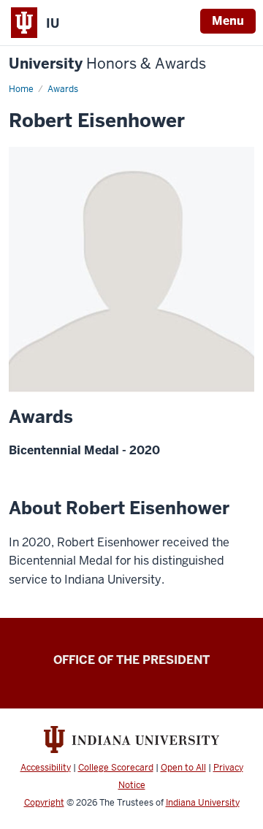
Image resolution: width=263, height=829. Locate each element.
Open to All (183, 767)
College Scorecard (115, 767)
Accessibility (45, 767)
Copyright (44, 803)
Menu (228, 20)
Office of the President (131, 660)
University (107, 64)
